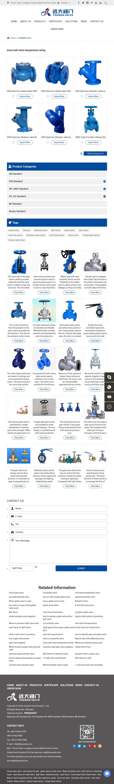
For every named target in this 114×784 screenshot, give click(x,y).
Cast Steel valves (56, 235)
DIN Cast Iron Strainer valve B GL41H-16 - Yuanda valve (23, 137)
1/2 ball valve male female (54, 658)
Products (40, 21)
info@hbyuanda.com (23, 744)
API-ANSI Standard (18, 188)
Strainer (26, 230)
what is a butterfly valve (53, 638)
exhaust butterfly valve (85, 597)
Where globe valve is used (20, 601)
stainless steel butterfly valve (21, 654)
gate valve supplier (17, 643)
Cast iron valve (63, 778)
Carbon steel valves (34, 781)
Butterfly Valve (40, 230)
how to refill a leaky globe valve (56, 597)
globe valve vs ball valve (50, 771)
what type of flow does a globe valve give (59, 628)
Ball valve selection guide (45, 778)
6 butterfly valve (50, 593)
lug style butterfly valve (19, 597)
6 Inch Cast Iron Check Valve (87, 627)
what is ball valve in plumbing (22, 634)
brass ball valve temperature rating (58, 643)
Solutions (71, 21)
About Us (25, 21)
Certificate (55, 21)
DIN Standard (16, 181)
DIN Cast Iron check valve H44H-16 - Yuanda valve (23, 91)
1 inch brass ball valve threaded (89, 665)
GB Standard (15, 174)
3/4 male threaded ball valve (87, 593)
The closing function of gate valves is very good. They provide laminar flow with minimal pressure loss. (69, 427)
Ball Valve (55, 230)
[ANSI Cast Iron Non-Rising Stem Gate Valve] (91, 118)
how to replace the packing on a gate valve (25, 659)
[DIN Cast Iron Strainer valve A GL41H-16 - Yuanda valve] (91, 72)
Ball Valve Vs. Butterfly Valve (55, 654)
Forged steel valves (91, 235)
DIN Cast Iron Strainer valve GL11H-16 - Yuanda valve (57, 137)
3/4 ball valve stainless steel (21, 665)
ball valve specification (53, 634)
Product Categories (24, 166)
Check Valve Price (83, 647)
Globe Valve (69, 230)
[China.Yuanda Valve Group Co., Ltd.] (57, 12)
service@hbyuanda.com (17, 761)
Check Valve (13, 230)
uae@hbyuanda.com (52, 752)
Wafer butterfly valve (72, 771)
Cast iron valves (15, 235)
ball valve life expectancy (86, 623)
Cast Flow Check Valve (53, 612)
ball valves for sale (83, 658)
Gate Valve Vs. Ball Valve (20, 627)
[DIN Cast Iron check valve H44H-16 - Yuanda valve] (23, 72)
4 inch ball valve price (84, 605)
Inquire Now (25, 96)
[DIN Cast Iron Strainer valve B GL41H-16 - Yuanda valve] (23, 118)
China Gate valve (16, 593)
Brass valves (19, 781)
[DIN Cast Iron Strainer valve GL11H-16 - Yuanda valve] (57, 118)
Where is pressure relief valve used (24, 623)
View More (18, 292)
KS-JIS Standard (17, 196)
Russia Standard (17, 211)
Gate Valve (83, 230)
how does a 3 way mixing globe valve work (22, 606)
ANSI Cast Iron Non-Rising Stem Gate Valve (91, 137)
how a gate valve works (19, 638)
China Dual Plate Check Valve (83, 774)
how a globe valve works (53, 601)
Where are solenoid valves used (88, 643)
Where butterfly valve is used (55, 665)
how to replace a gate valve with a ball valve (57, 617)
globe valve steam (51, 605)
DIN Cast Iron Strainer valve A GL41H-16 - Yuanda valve (91, 91)
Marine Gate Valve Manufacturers (89, 638)
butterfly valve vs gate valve (87, 654)
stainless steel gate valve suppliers (58, 647)
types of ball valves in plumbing (89, 616)
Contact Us (96, 21)
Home (14, 21)
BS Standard (15, 203)
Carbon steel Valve (16, 240)
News (84, 21)
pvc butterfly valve (51, 623)
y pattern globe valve (84, 612)
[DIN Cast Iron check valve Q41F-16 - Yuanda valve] (57, 72)
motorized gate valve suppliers (22, 616)
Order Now (57, 29)
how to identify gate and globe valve (90, 634)
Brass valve (73, 235)
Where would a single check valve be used (24, 648)
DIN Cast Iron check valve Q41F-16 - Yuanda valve (57, 91)
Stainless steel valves (35, 235)
